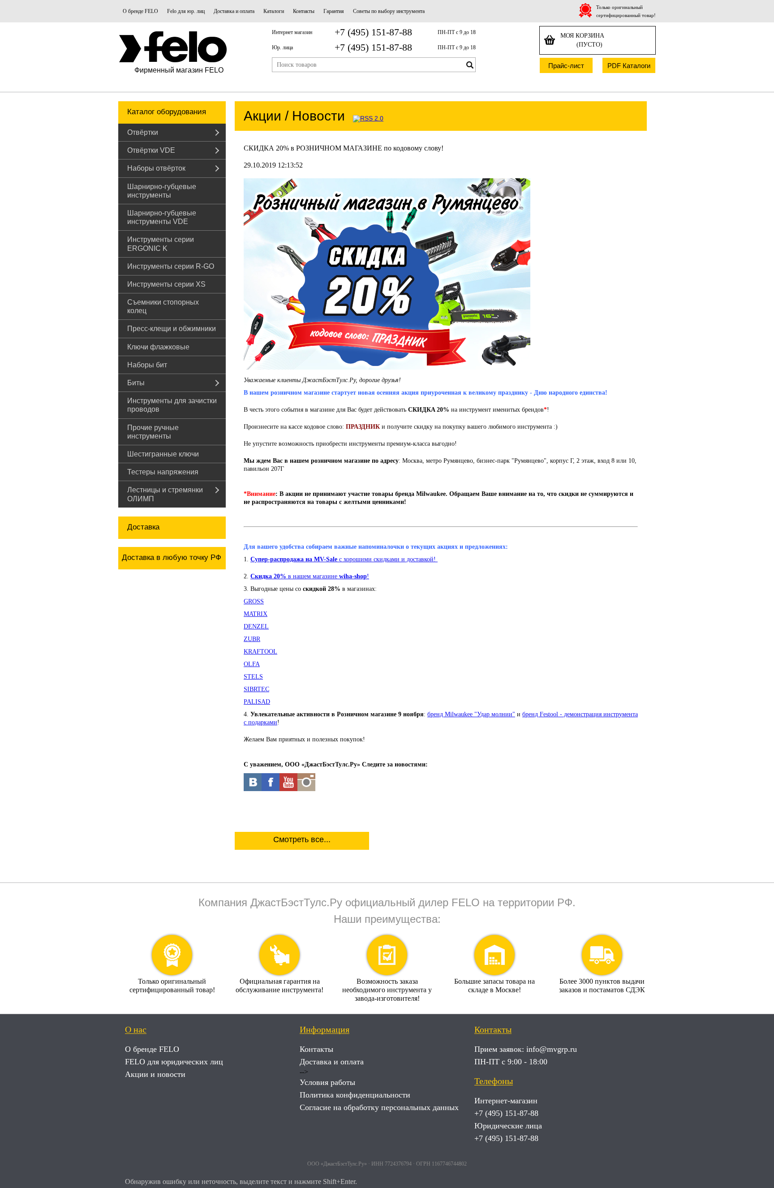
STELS (253, 676)
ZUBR (252, 639)
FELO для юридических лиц (174, 1061)
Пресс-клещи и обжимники (171, 328)
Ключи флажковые (158, 347)
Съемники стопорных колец (163, 306)
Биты (136, 383)
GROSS (254, 601)
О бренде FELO (140, 11)
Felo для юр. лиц (186, 11)
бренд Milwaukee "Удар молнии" (471, 714)
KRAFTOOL (260, 651)
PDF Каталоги (628, 65)
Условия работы (327, 1082)
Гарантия (333, 11)
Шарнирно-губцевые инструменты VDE (161, 217)
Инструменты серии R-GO (170, 266)
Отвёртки (142, 132)
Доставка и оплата (234, 11)
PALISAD (257, 701)
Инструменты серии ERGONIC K (160, 244)
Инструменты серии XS (166, 284)
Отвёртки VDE (151, 150)
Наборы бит (147, 365)
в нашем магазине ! (309, 576)
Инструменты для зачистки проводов (172, 405)
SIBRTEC (256, 689)
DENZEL (256, 626)
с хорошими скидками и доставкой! (344, 559)
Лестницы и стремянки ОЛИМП (165, 494)
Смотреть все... (302, 839)
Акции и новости (155, 1074)
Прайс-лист (566, 65)
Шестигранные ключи (163, 454)
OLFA (252, 664)
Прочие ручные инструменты (153, 432)
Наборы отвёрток (156, 168)
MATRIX (255, 614)
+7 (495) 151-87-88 (373, 32)
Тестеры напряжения (162, 472)
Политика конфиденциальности (355, 1094)
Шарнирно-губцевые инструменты (161, 191)
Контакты (303, 11)
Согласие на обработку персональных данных (379, 1107)
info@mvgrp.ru (551, 1049)
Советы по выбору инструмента (389, 11)
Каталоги (273, 11)
